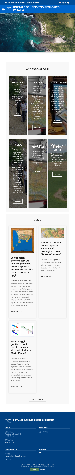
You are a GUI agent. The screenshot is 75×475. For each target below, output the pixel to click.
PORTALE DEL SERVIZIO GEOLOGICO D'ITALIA (33, 420)
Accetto (34, 469)
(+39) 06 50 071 (10, 442)
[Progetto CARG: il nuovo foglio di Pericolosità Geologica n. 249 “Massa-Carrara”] (52, 233)
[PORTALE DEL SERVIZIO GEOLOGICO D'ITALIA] (8, 8)
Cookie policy (43, 469)
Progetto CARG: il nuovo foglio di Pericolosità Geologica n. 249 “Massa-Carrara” (51, 248)
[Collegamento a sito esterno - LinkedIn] (40, 453)
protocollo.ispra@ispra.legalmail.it (15, 456)
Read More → (16, 311)
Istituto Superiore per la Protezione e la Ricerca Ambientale (22, 3)
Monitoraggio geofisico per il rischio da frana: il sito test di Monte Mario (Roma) (21, 347)
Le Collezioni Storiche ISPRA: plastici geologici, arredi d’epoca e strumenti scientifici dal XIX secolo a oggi (22, 266)
